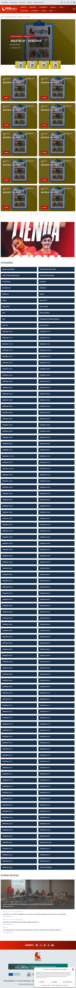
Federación (23, 7)
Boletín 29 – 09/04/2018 (12, 165)
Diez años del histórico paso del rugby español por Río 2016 (21, 922)
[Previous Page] (31, 214)
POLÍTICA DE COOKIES (45, 985)
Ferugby (12, 901)
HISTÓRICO (43, 10)
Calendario (5, 2)
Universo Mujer (24, 10)
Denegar (54, 982)
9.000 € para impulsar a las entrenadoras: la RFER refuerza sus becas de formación (28, 904)
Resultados (22, 2)
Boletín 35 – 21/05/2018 (12, 83)
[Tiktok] (71, 2)
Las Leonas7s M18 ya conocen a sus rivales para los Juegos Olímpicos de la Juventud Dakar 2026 (32, 930)
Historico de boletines (10, 17)
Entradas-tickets (38, 2)
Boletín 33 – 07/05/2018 (12, 110)
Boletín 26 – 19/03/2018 (50, 192)
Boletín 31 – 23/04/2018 (12, 137)
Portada (3, 17)
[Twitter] (67, 2)
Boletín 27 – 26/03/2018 (12, 192)
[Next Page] (45, 214)
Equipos (29, 2)
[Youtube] (74, 2)
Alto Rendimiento (43, 7)
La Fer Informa (34, 10)
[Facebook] (61, 2)
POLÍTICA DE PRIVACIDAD (56, 985)
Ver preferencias (67, 982)
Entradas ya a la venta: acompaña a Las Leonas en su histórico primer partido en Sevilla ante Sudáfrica (34, 914)
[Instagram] (64, 2)
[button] (73, 969)
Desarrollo (53, 7)
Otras (17, 901)
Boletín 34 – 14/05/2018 (26, 41)
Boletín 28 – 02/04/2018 (50, 165)
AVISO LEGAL (66, 985)
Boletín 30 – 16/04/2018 (50, 137)
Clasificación (13, 2)
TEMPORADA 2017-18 (21, 17)
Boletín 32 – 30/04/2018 (50, 110)
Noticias (61, 7)
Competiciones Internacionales (11, 911)
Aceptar (42, 982)
